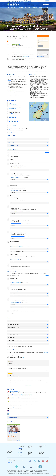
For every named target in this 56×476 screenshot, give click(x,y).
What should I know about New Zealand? (16, 410)
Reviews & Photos (25, 32)
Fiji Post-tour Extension (11, 124)
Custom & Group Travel (21, 445)
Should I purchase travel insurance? (15, 403)
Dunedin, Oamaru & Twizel (12, 117)
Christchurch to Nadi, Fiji (12, 125)
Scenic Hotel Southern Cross (14, 236)
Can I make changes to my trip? (14, 397)
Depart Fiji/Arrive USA (12, 132)
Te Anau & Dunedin (11, 116)
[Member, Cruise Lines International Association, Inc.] (32, 466)
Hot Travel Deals (20, 449)
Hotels (20, 32)
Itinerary (17, 32)
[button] (47, 152)
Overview (8, 32)
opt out (24, 1)
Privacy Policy (29, 1)
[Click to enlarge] (39, 111)
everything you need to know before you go (18, 58)
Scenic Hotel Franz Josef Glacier (15, 177)
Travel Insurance (41, 454)
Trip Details (30, 32)
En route (10, 103)
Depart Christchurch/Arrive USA (13, 121)
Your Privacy (42, 56)
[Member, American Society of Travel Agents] (16, 466)
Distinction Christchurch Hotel (15, 167)
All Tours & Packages (9, 450)
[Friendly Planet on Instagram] (39, 461)
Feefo (23, 357)
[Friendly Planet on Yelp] (47, 461)
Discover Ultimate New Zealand (13, 433)
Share (47, 364)
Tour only (40, 38)
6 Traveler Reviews (25, 37)
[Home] (8, 7)
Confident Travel (34, 7)
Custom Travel (27, 7)
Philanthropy (29, 454)
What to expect (39, 56)
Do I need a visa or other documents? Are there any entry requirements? (21, 394)
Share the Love (20, 452)
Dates (38, 39)
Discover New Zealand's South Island (15, 364)
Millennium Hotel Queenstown (14, 190)
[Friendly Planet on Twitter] (34, 461)
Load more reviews (28, 385)
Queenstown (11, 109)
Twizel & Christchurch (12, 120)
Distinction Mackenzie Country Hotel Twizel (16, 246)
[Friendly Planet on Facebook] (30, 461)
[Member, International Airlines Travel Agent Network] (24, 466)
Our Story (29, 447)
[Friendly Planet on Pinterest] (43, 461)
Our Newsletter (30, 452)
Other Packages (35, 32)
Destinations (13, 7)
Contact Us (40, 446)
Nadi (9, 129)
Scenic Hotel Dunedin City (21, 236)
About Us (46, 7)
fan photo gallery (46, 352)
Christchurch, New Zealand (12, 104)
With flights (44, 38)
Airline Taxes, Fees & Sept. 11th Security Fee (28, 471)
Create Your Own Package (21, 446)
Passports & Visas (41, 453)
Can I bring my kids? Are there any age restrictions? (17, 400)
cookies (20, 1)
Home (8, 445)
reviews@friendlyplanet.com (43, 358)
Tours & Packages (20, 7)
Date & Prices (13, 32)
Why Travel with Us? (30, 446)
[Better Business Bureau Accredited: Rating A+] (39, 466)
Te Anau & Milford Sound (12, 113)
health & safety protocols (26, 56)
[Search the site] (48, 4)
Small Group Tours (9, 451)
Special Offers (20, 448)
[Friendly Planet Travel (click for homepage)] (13, 4)
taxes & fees (9, 80)
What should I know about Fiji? (14, 413)
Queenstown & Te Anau (12, 111)
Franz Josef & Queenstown (12, 108)
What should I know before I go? (15, 391)
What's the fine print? (13, 407)
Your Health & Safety (41, 452)
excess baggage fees (40, 471)
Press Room (29, 453)
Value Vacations (9, 452)
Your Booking (40, 447)
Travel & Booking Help (42, 445)
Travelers (39, 42)
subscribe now (10, 462)
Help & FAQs (41, 7)
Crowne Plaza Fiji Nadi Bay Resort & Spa (16, 282)
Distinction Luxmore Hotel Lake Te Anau (16, 211)
